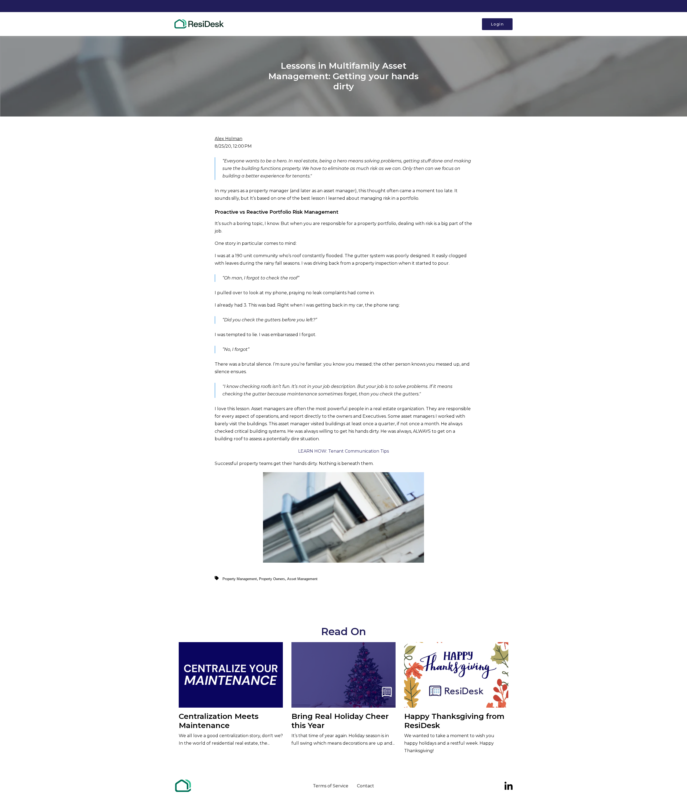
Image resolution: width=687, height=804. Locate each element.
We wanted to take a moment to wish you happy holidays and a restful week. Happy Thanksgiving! (454, 732)
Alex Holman (228, 138)
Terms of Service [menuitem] (330, 785)
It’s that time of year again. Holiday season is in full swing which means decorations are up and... (343, 729)
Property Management (239, 579)
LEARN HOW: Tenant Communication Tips (343, 451)
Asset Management (302, 579)
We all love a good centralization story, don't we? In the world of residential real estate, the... (231, 729)
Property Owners (272, 579)
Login (497, 24)
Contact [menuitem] (365, 785)
